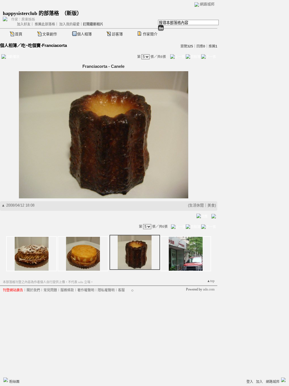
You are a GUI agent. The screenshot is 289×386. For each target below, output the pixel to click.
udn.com (208, 289)
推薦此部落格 (45, 24)
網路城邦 (207, 4)
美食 (211, 205)
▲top (210, 281)
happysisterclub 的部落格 (31, 13)
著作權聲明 (85, 290)
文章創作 (49, 34)
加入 (259, 382)
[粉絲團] (5, 380)
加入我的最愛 (69, 24)
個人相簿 (84, 34)
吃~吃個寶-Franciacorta (44, 45)
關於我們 (33, 290)
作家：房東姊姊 (23, 19)
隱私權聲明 (106, 290)
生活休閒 (196, 205)
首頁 (18, 34)
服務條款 (67, 290)
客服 (121, 290)
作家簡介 (150, 34)
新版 (72, 13)
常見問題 (50, 290)
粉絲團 (14, 382)
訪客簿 (117, 34)
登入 (249, 382)
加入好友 (23, 24)
